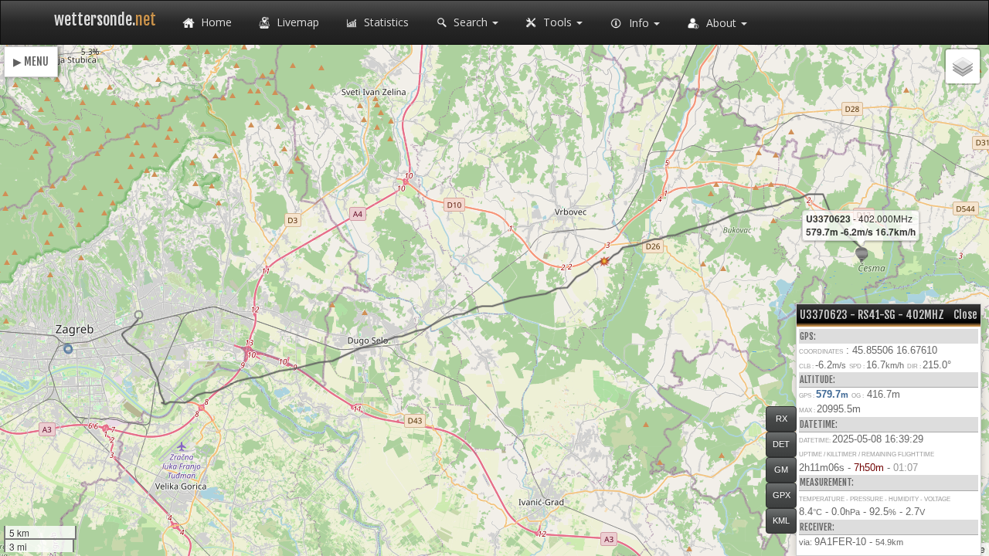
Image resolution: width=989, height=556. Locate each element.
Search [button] (470, 22)
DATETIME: (819, 424)
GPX (781, 495)
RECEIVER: (817, 527)
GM (781, 469)
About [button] (721, 22)
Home (215, 22)
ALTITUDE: (817, 379)
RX (781, 418)
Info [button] (639, 22)
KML (781, 520)
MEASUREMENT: (827, 482)
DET (781, 444)
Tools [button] (557, 22)
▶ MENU (31, 61)
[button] (139, 315)
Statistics (385, 22)
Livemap (296, 22)
